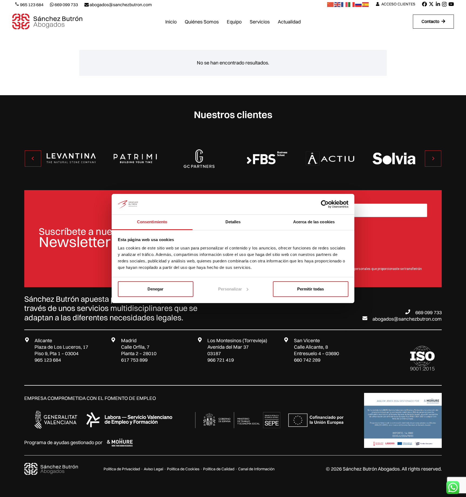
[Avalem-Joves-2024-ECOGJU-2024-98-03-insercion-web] (403, 420)
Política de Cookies (183, 469)
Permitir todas (310, 289)
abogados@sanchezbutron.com (407, 319)
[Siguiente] (433, 158)
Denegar (155, 289)
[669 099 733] (410, 311)
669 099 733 (428, 312)
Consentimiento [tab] (152, 222)
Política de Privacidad (122, 469)
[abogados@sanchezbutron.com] (367, 318)
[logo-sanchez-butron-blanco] (51, 469)
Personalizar (230, 289)
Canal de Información (256, 469)
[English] (337, 4)
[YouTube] (451, 4)
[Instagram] (444, 4)
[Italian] (351, 4)
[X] (431, 4)
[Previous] (33, 158)
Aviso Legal (153, 469)
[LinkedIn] (438, 4)
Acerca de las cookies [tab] (314, 222)
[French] (344, 4)
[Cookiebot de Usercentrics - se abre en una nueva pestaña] (324, 204)
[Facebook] (424, 4)
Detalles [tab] (233, 222)
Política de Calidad (218, 469)
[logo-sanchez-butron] (47, 21)
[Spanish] (365, 4)
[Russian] (358, 4)
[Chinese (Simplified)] (330, 4)
